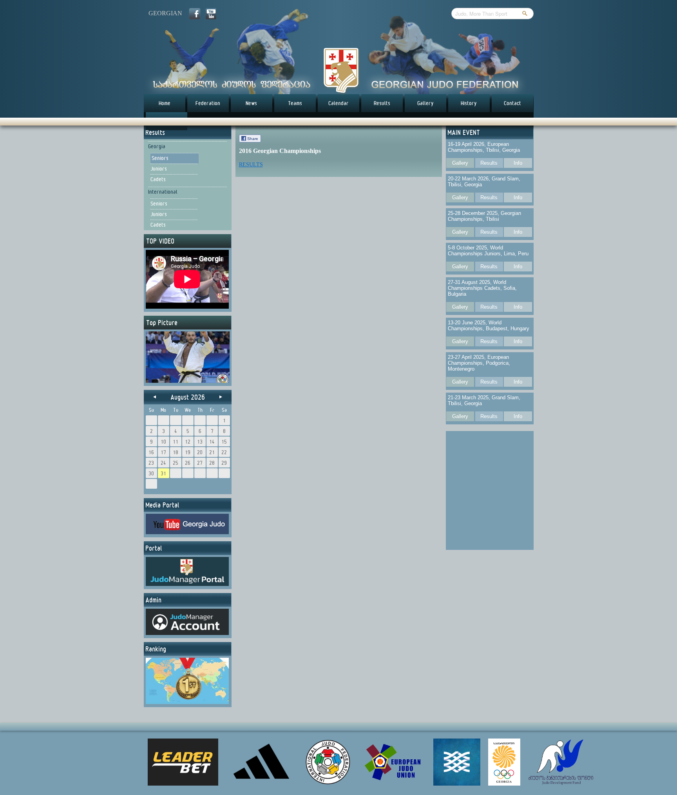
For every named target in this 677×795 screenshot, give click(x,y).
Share (252, 138)
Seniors (160, 158)
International (162, 192)
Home (164, 103)
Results (382, 103)
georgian (165, 13)
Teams (295, 103)
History (469, 103)
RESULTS (251, 164)
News (251, 103)
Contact (512, 103)
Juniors (158, 169)
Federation (207, 103)
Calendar (338, 103)
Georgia (156, 146)
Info (518, 163)
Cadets (158, 179)
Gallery (425, 103)
